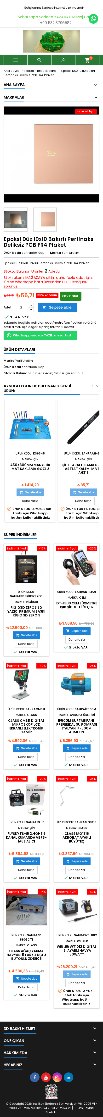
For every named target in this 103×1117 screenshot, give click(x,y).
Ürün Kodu (12, 253)
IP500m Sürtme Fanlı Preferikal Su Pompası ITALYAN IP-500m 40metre (76, 726)
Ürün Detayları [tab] (19, 349)
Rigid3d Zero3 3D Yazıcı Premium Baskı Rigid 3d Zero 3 (26, 611)
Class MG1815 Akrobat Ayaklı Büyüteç (77, 837)
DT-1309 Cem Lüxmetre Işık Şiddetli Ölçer (76, 605)
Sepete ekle (57, 307)
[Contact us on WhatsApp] (93, 19)
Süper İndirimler (20, 534)
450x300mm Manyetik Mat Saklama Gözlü (30, 466)
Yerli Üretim (24, 360)
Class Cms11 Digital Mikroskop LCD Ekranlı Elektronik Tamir (26, 726)
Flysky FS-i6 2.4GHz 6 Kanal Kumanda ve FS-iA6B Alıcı (26, 837)
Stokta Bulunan (17, 271)
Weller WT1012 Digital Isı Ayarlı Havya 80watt (77, 950)
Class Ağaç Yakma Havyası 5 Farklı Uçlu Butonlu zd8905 (26, 955)
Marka (55, 253)
